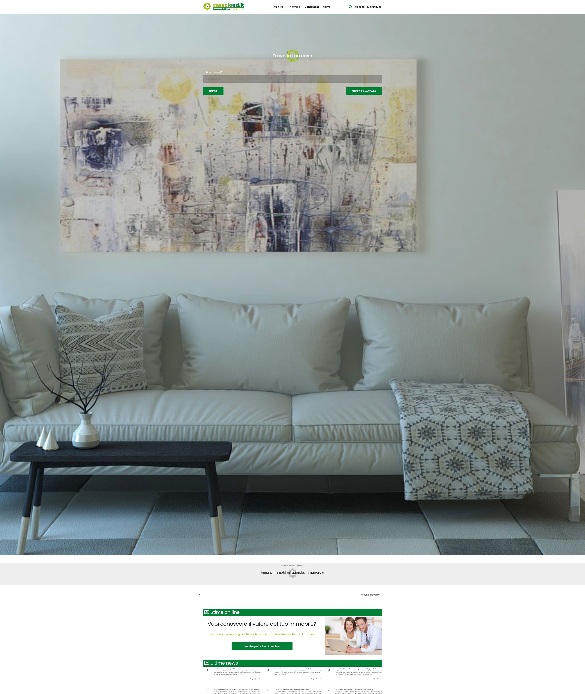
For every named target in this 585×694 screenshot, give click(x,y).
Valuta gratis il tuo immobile (262, 646)
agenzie (295, 7)
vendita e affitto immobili (292, 565)
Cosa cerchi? (214, 72)
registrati (279, 7)
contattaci (312, 7)
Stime (327, 7)
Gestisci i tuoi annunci (368, 6)
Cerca (213, 91)
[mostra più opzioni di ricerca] (364, 91)
